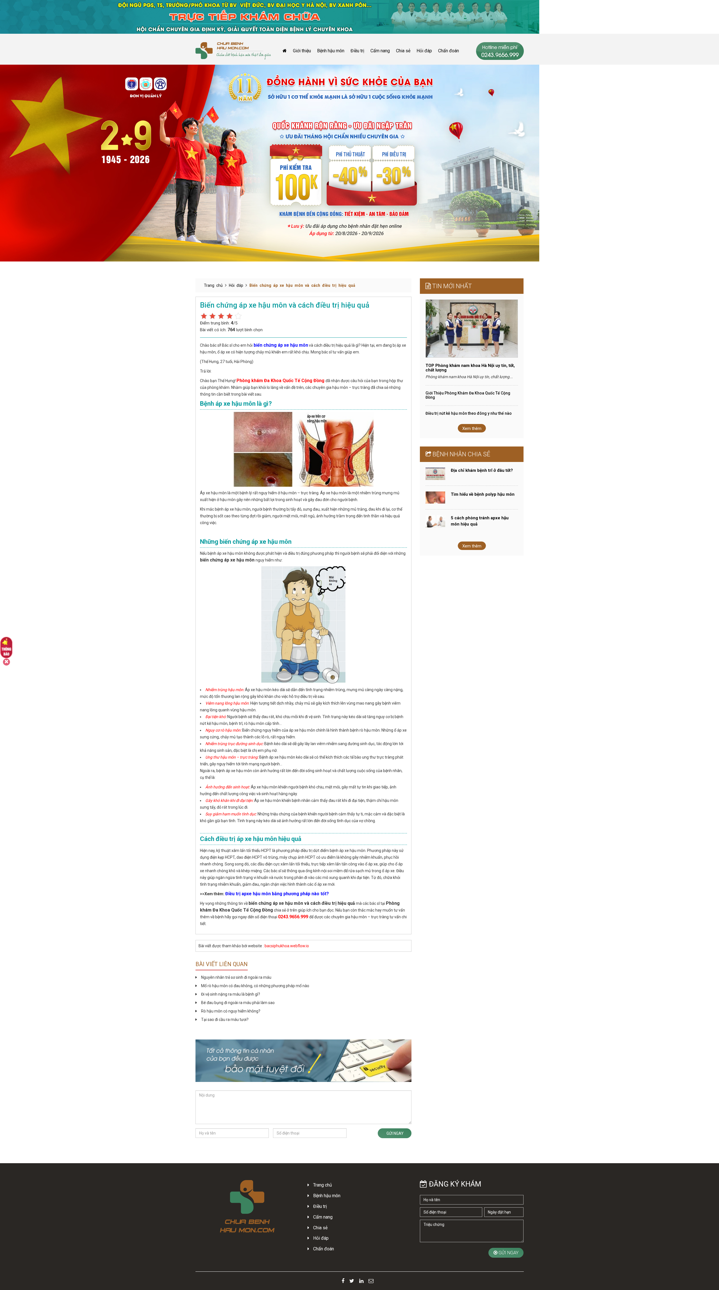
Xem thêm (471, 428)
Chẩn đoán (448, 50)
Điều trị (357, 50)
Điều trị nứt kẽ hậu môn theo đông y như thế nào (469, 413)
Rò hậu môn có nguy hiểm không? (230, 1011)
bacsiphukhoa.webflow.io (287, 946)
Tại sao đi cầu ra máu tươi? (225, 1019)
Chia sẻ (403, 50)
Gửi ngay (395, 1133)
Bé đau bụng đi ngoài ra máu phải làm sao (238, 1002)
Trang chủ (213, 285)
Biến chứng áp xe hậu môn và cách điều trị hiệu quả (302, 285)
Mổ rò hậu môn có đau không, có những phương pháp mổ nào (255, 986)
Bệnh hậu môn (330, 50)
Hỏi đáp (424, 50)
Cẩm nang (380, 50)
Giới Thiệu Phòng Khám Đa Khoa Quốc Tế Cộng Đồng (468, 395)
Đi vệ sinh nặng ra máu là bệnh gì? (230, 994)
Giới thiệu (302, 50)
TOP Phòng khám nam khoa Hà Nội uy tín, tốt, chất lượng (470, 368)
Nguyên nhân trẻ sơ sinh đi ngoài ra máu (236, 977)
